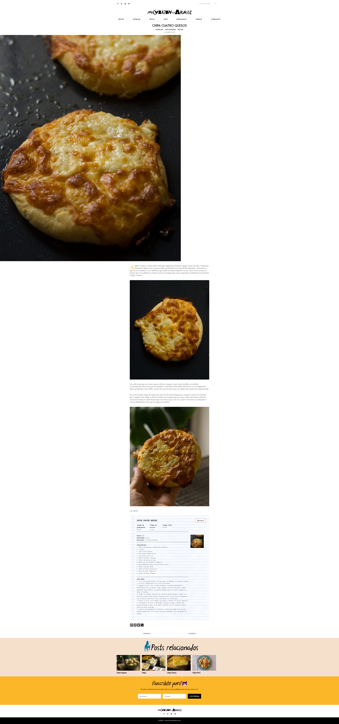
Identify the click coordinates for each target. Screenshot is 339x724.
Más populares (170, 29)
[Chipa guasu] (179, 670)
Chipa (144, 673)
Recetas (180, 29)
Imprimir (201, 520)
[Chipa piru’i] (204, 670)
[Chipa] (153, 670)
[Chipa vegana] (128, 670)
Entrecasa (159, 29)
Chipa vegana (122, 673)
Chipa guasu (171, 673)
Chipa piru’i (196, 673)
